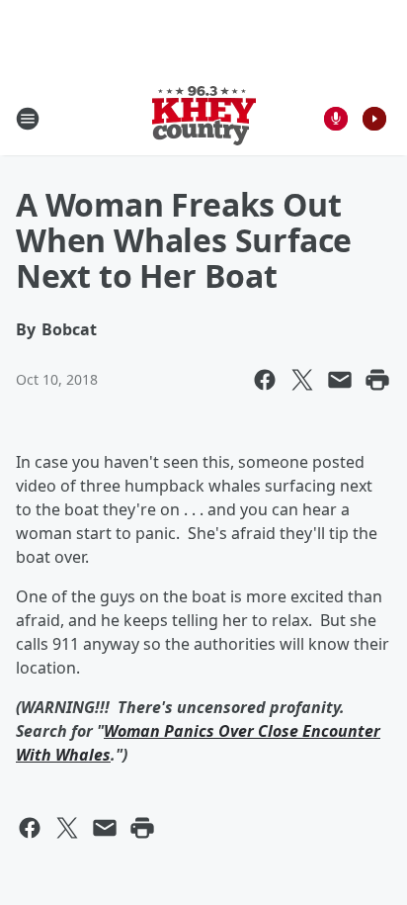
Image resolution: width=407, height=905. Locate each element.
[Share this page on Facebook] (265, 380)
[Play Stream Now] (374, 119)
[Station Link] (204, 118)
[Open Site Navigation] (28, 119)
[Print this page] (377, 380)
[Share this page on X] (302, 380)
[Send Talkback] (336, 119)
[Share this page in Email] (340, 380)
